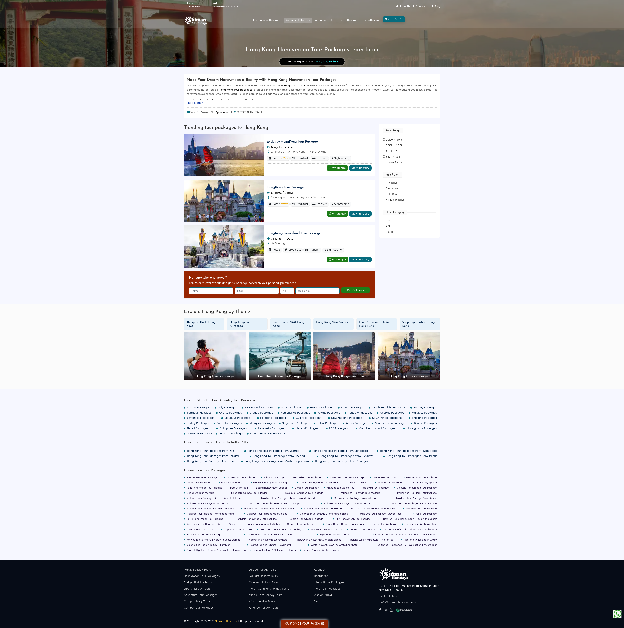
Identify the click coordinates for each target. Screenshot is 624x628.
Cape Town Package (198, 483)
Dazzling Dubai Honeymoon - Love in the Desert (410, 519)
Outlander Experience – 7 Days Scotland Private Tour (407, 545)
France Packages (352, 407)
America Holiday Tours (263, 607)
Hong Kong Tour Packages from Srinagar (341, 461)
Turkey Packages (198, 423)
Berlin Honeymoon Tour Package (205, 519)
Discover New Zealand (362, 529)
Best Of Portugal (239, 488)
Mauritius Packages (237, 418)
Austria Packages (198, 407)
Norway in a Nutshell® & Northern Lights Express (213, 540)
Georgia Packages (392, 412)
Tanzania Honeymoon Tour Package (256, 519)
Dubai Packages (327, 423)
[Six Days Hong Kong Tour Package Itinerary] (224, 200)
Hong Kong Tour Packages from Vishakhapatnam (276, 461)
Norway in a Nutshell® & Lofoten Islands (319, 540)
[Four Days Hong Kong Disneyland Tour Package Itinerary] (224, 246)
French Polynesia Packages (268, 433)
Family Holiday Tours (197, 569)
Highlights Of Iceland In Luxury (420, 540)
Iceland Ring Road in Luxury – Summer (208, 545)
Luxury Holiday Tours (197, 588)
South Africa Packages (387, 418)
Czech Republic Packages (388, 407)
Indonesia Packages (271, 428)
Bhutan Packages (425, 423)
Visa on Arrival (323, 20)
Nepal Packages (197, 428)
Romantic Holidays (297, 20)
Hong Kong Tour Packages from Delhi (211, 451)
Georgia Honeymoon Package (306, 519)
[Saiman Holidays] (197, 20)
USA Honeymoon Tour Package (353, 519)
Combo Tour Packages (199, 607)
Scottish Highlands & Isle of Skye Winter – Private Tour (217, 550)
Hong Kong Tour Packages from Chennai (279, 456)
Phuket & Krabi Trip (231, 483)
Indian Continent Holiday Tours (269, 588)
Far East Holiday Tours (263, 576)
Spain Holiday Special (425, 483)
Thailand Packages (424, 418)
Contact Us (422, 6)
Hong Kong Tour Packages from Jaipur (412, 456)
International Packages (329, 582)
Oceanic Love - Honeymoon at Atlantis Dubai (254, 524)
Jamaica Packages (231, 433)
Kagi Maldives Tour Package (421, 509)
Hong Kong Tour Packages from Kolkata (213, 456)
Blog (437, 6)
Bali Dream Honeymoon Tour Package (281, 529)
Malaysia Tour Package (376, 488)
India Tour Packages (327, 588)
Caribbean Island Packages (377, 428)
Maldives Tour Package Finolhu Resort (208, 503)
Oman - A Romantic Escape (302, 524)
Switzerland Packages (259, 407)
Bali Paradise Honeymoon (201, 529)
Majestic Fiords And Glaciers (326, 529)
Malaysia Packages (262, 423)
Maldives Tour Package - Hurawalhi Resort (347, 503)
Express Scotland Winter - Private (321, 550)
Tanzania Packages (199, 433)
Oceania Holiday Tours (264, 582)
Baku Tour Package (426, 514)
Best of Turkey (358, 483)
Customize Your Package (304, 623)
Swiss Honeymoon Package (202, 477)
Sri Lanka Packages (229, 423)
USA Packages (338, 428)
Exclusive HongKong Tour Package (292, 141)
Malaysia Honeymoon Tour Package (416, 488)
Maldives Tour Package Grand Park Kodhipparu (276, 503)
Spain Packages (291, 407)
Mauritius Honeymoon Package (270, 483)
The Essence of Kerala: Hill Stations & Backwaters (410, 529)
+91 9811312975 (195, 7)
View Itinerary (360, 168)
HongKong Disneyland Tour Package (294, 233)
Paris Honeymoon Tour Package (204, 488)
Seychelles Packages (200, 418)
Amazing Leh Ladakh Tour (341, 488)
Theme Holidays (348, 20)
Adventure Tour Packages (200, 595)
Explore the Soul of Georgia (335, 535)
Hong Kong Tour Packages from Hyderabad (408, 451)
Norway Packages (425, 407)
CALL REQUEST (394, 19)
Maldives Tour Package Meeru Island (267, 514)
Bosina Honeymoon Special (271, 488)
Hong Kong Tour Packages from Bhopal (212, 461)
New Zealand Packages (346, 418)
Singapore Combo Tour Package (249, 493)
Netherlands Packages (295, 412)
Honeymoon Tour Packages (202, 576)
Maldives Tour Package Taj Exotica (323, 509)
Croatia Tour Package (307, 488)
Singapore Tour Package (200, 493)
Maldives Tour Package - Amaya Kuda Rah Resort (214, 498)
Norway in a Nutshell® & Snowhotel (268, 540)
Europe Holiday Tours (262, 569)
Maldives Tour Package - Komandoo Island (210, 514)
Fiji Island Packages (273, 418)
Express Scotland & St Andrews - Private (275, 550)
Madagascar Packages (421, 428)
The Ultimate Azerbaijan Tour (421, 524)
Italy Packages (227, 407)
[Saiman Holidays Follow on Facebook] (380, 610)
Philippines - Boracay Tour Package (417, 493)
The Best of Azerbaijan (384, 524)
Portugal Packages (199, 412)
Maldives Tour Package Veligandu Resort (373, 509)
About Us (405, 6)
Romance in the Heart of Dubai (204, 524)
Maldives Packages (424, 412)
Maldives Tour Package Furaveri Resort (381, 514)
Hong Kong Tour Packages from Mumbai (273, 451)
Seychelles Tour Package (307, 477)
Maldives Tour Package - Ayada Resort (355, 498)
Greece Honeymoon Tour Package (319, 483)
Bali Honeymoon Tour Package (347, 477)
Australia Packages (308, 418)
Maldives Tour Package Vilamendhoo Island (323, 514)
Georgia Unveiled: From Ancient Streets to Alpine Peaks (406, 535)
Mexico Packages (306, 428)
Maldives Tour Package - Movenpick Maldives (269, 509)
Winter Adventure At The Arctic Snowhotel (334, 545)
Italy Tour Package (274, 477)
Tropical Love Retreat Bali (238, 529)
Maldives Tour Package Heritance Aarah (414, 503)
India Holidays (372, 20)
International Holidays (266, 20)
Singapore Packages (295, 423)
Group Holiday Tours (197, 601)
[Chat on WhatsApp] (617, 614)
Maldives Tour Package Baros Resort (416, 498)
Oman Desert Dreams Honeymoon (345, 524)
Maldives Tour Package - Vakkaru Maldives (210, 509)
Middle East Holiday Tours (265, 595)
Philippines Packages (233, 428)
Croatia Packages (261, 412)
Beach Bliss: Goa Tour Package (204, 535)
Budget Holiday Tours (198, 582)
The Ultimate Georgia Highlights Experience (270, 535)
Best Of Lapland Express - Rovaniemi (270, 545)
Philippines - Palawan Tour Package (360, 493)
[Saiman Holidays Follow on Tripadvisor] (404, 610)
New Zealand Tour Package (421, 477)
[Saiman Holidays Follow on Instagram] (385, 610)
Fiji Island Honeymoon (385, 477)
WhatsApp (338, 168)
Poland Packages (329, 412)
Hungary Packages (360, 412)
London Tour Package (389, 483)
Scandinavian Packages (390, 423)
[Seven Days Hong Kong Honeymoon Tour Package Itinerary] (224, 155)
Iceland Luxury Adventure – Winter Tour (372, 540)
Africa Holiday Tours (262, 601)
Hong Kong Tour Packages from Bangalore (340, 451)
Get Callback (355, 290)
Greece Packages (321, 407)
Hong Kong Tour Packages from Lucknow (346, 456)
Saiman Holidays (226, 621)
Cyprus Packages (230, 412)
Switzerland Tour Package (240, 477)
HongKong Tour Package (285, 187)
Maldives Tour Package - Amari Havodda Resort (288, 498)
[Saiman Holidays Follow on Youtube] (391, 610)
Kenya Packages (356, 423)
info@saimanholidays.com (227, 7)
